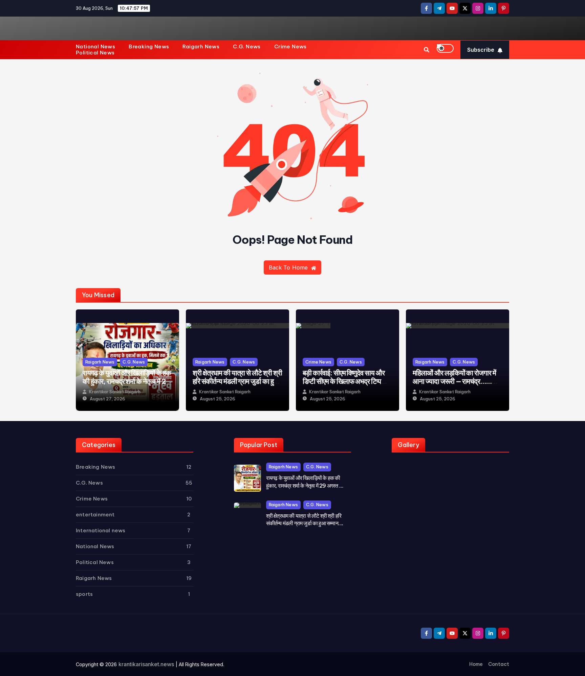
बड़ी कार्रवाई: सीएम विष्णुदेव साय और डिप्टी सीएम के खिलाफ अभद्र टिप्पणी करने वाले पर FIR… (345, 381)
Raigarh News (200, 47)
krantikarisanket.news (146, 664)
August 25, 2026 (217, 398)
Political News (95, 53)
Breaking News (149, 47)
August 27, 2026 (107, 398)
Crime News (290, 47)
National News (95, 47)
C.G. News (247, 47)
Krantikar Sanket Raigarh (114, 391)
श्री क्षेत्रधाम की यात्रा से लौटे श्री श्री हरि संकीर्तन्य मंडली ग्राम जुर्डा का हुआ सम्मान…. (237, 381)
